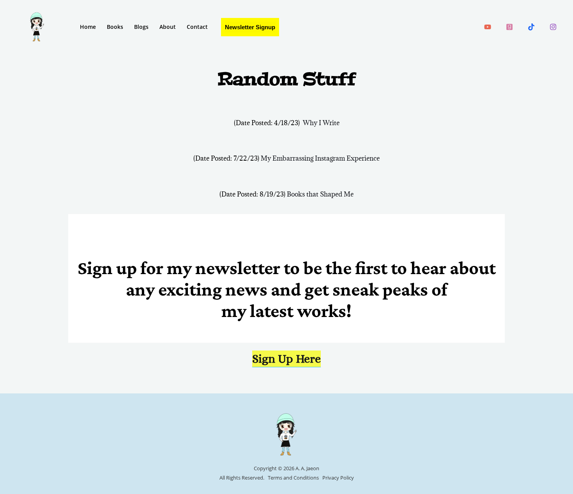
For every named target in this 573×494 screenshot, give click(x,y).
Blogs (141, 26)
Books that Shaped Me (320, 194)
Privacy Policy (338, 477)
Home (88, 26)
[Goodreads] (509, 27)
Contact (197, 26)
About (167, 26)
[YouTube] (487, 27)
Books (115, 26)
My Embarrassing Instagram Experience (320, 158)
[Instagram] (553, 27)
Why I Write (321, 123)
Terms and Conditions (293, 477)
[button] (250, 27)
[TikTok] (531, 27)
